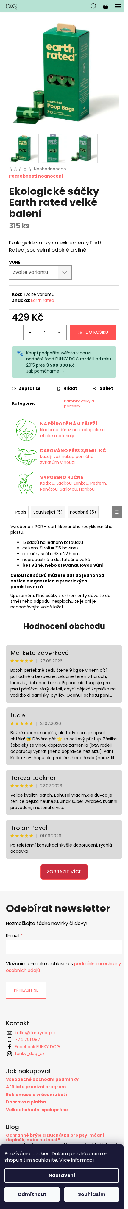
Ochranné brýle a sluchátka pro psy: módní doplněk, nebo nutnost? (55, 1137)
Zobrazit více (64, 871)
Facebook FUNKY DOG (37, 1047)
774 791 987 (27, 1039)
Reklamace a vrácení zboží (36, 1094)
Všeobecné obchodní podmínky (42, 1079)
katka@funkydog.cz (35, 1033)
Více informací (76, 1160)
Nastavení (62, 1175)
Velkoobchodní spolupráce (37, 1110)
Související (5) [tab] (48, 512)
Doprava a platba (26, 1102)
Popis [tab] (20, 512)
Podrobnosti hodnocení (36, 176)
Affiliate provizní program (36, 1087)
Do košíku (97, 332)
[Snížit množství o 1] (31, 332)
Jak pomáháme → (45, 371)
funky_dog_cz (30, 1053)
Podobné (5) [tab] (83, 512)
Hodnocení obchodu (64, 626)
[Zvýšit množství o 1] (59, 332)
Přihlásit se (26, 990)
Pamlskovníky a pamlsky (79, 403)
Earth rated (42, 300)
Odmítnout (32, 1194)
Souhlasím (91, 1194)
